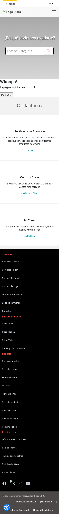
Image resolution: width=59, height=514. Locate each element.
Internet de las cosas (12, 294)
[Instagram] (21, 484)
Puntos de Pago (10, 418)
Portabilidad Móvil (11, 278)
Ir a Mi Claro (30, 236)
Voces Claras (8, 472)
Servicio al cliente (10, 402)
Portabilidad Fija (10, 286)
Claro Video (8, 323)
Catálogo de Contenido (13, 348)
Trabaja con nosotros (12, 456)
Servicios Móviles (10, 261)
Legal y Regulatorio (43, 510)
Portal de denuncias (26, 501)
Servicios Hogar (10, 269)
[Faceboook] (5, 484)
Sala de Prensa (9, 447)
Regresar (6, 94)
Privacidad (46, 501)
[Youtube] (29, 484)
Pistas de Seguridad (19, 510)
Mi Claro (6, 385)
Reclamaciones (9, 426)
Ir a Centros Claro (29, 193)
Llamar (29, 150)
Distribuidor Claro (11, 464)
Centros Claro (9, 410)
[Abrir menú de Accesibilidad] (6, 507)
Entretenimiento (10, 377)
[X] (14, 484)
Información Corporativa (14, 439)
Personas (10, 3)
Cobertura (7, 311)
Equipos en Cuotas (11, 302)
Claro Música (8, 332)
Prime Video (8, 340)
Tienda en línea (9, 393)
